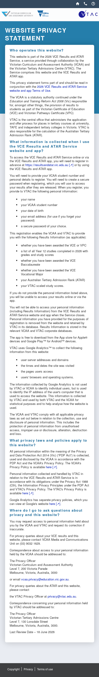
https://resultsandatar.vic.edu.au (46, 165)
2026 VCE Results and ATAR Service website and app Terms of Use (48, 88)
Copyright (13, 669)
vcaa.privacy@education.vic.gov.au (45, 579)
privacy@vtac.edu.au (62, 596)
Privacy (28, 669)
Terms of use (45, 669)
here (49, 467)
